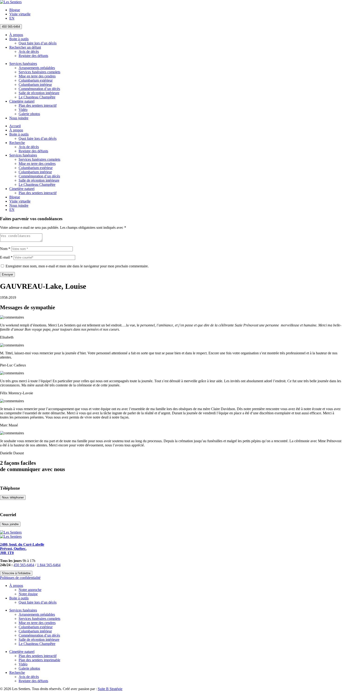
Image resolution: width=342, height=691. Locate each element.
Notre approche (30, 590)
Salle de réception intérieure (39, 93)
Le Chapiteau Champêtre (37, 97)
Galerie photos (29, 114)
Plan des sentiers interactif (38, 105)
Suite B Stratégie (110, 689)
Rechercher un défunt (25, 47)
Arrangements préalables (37, 68)
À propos (16, 35)
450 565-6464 (11, 26)
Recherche (17, 143)
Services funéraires (23, 64)
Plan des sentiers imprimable (39, 660)
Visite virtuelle (19, 14)
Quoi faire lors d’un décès (38, 43)
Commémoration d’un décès (39, 89)
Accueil (15, 126)
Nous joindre (18, 118)
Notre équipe (28, 594)
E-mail (6, 257)
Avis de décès (29, 51)
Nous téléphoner (13, 497)
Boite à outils (19, 39)
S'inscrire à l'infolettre (16, 573)
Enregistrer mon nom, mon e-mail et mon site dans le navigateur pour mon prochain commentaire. (77, 266)
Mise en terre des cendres (37, 76)
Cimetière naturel (21, 101)
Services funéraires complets (39, 72)
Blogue (14, 10)
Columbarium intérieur (35, 84)
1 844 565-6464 (48, 565)
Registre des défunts (33, 56)
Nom (5, 249)
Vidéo (23, 110)
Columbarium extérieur (36, 80)
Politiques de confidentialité (20, 578)
